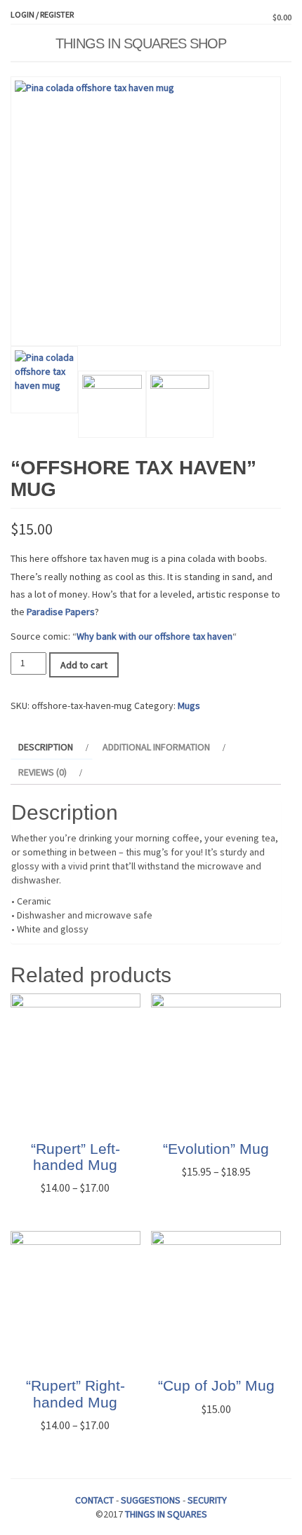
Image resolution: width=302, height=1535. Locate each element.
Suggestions (150, 1500)
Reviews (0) (42, 772)
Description (45, 747)
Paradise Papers (61, 611)
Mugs (189, 705)
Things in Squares (166, 1514)
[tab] (52, 746)
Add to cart (83, 665)
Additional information (156, 747)
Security (207, 1500)
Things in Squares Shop (140, 43)
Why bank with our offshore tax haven (154, 636)
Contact (94, 1500)
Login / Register (42, 14)
